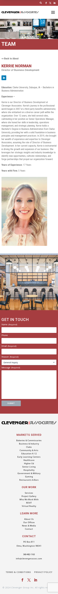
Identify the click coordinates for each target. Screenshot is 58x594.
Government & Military (29, 474)
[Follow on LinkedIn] (54, 3)
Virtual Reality (29, 506)
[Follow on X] (50, 3)
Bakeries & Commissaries (29, 441)
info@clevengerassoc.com (29, 559)
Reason (9, 356)
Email (8, 346)
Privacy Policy (43, 572)
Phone (4, 335)
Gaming (29, 477)
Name (9, 324)
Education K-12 (29, 454)
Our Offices (29, 523)
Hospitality (29, 470)
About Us (29, 519)
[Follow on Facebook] (46, 3)
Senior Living (29, 467)
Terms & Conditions (18, 572)
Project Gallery (29, 496)
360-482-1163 (29, 554)
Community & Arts (29, 451)
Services (29, 493)
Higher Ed (29, 464)
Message (10, 367)
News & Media (29, 526)
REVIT (29, 503)
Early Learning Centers (29, 457)
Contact (29, 529)
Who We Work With (29, 500)
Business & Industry (29, 444)
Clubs (29, 447)
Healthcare (29, 460)
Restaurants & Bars (29, 480)
